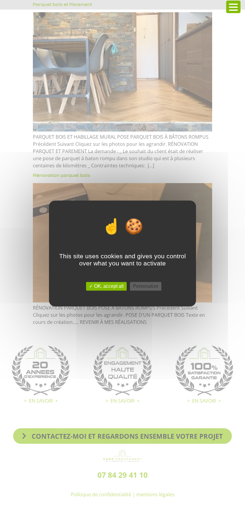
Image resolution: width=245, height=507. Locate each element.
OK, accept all (108, 286)
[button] (233, 7)
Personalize (145, 286)
